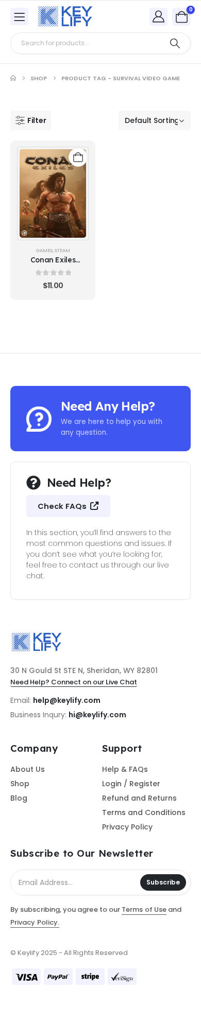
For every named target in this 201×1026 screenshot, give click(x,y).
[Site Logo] (65, 16)
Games (44, 250)
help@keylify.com (66, 700)
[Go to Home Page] (13, 78)
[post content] (52, 193)
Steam (62, 250)
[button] (30, 120)
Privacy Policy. (34, 922)
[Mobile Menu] (19, 16)
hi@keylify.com (97, 715)
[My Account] (159, 16)
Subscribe (163, 882)
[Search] (175, 43)
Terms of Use (144, 909)
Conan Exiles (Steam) (53, 264)
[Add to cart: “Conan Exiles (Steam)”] (78, 157)
